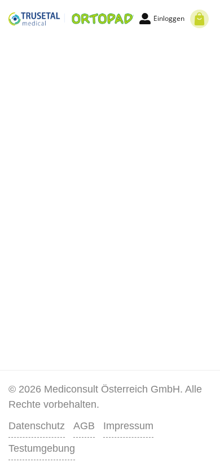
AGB (84, 425)
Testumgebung (41, 448)
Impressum (128, 425)
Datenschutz (36, 425)
